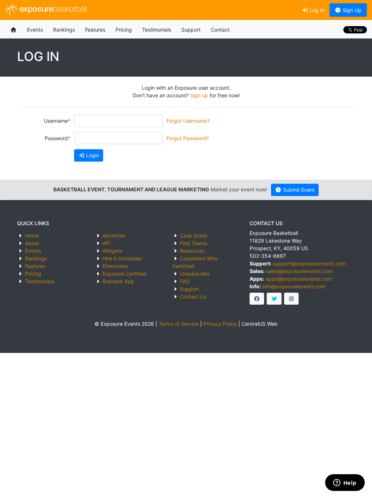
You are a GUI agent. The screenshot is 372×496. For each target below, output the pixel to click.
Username (56, 121)
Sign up (199, 95)
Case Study (193, 235)
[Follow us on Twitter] (274, 299)
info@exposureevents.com (294, 286)
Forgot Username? (188, 121)
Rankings (64, 30)
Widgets (112, 251)
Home (32, 235)
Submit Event (298, 190)
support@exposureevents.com (309, 263)
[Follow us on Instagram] (291, 299)
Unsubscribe (195, 274)
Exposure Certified (124, 274)
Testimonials (156, 30)
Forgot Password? (187, 138)
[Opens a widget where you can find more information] (345, 483)
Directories (115, 266)
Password (56, 138)
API (106, 243)
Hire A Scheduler (122, 258)
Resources (192, 251)
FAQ (185, 281)
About (32, 243)
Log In (316, 10)
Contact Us (193, 296)
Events (35, 30)
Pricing (124, 30)
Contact (220, 30)
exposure (52, 9)
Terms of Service (179, 324)
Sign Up (351, 10)
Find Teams (193, 243)
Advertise (113, 235)
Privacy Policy (220, 324)
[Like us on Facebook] (257, 299)
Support (191, 30)
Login (92, 155)
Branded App (118, 281)
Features (95, 30)
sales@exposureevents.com (299, 271)
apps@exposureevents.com (299, 279)
